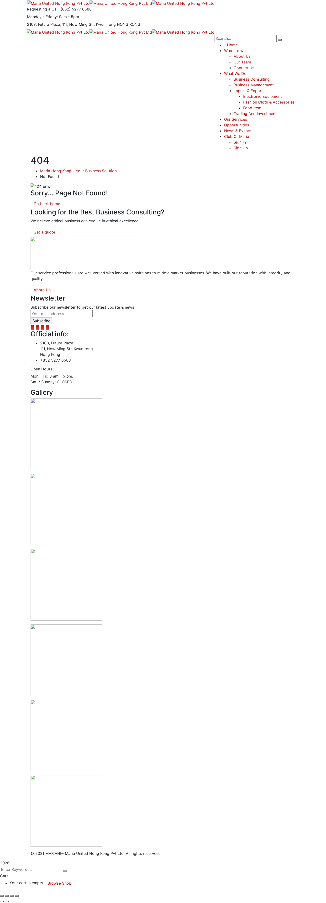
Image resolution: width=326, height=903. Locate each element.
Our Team (242, 62)
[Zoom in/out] (2, 896)
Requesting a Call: (43, 9)
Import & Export (248, 90)
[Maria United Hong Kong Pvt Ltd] (58, 2)
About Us (242, 56)
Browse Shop (59, 883)
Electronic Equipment (262, 96)
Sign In (240, 142)
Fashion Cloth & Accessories (268, 102)
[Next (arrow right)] (7, 901)
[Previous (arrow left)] (2, 901)
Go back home (47, 203)
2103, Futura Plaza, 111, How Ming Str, (61, 24)
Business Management (254, 85)
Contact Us (244, 67)
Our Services (235, 119)
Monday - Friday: (42, 16)
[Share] (12, 896)
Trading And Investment (255, 113)
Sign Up (241, 147)
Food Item (252, 107)
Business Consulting (252, 79)
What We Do (235, 73)
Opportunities (236, 125)
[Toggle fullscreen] (7, 896)
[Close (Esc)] (17, 896)
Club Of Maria (236, 136)
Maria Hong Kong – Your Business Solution (78, 170)
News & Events (237, 130)
